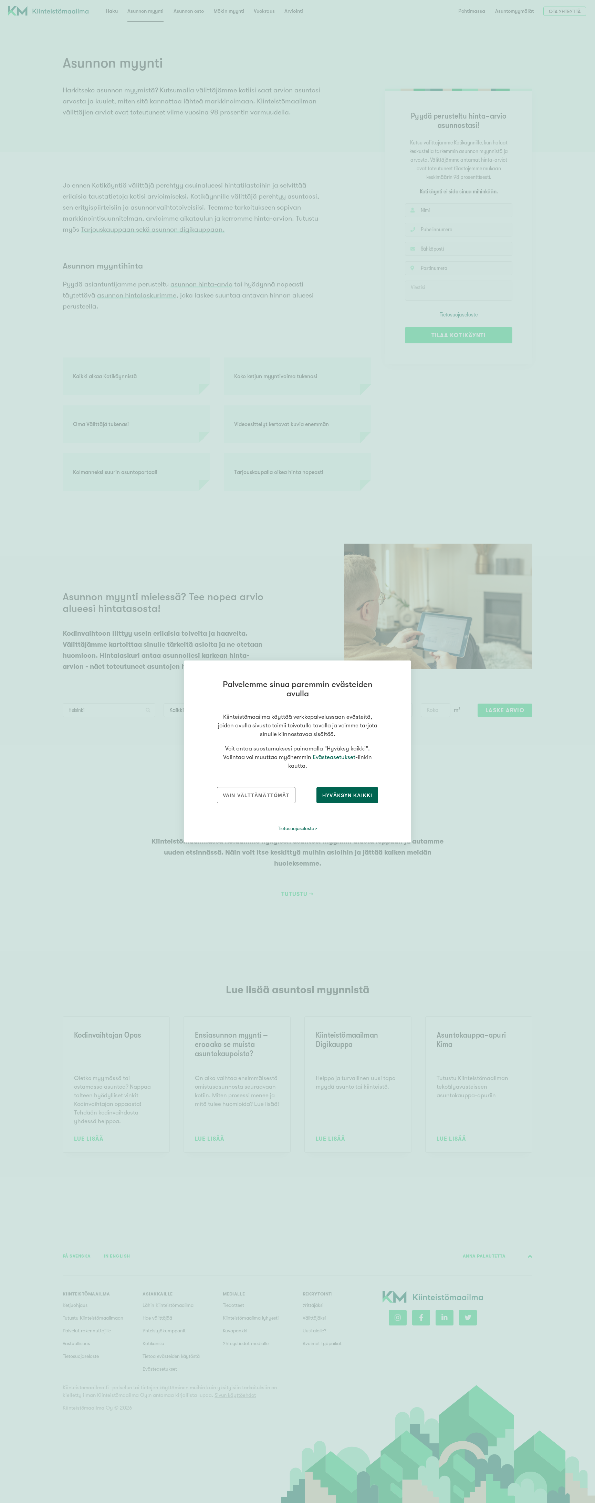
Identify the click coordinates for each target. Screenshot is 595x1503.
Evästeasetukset (334, 757)
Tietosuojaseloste (296, 828)
